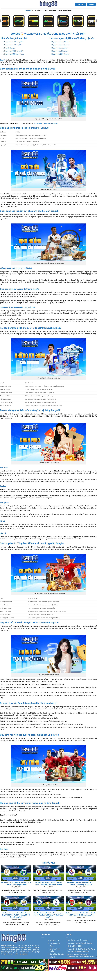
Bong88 (28, 10)
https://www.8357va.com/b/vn (13, 54)
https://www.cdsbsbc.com (60, 51)
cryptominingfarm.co (81, 940)
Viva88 (59, 10)
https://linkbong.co (9, 48)
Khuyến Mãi (67, 10)
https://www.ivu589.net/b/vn (12, 45)
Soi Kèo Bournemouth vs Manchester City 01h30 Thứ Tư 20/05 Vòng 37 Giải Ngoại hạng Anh (16, 915)
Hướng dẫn (36, 10)
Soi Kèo (45, 10)
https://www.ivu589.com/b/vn (13, 42)
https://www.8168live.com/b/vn (13, 51)
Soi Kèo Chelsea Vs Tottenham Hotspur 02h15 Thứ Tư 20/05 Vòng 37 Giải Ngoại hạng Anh (48, 915)
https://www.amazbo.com (60, 48)
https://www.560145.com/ (60, 54)
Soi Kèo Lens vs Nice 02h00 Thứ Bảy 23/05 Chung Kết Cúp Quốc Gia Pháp (48, 884)
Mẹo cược (52, 10)
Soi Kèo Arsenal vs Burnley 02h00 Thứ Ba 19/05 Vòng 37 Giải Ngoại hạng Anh (81, 914)
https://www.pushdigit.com (60, 45)
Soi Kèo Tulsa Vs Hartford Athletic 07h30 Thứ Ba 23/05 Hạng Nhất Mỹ (16, 884)
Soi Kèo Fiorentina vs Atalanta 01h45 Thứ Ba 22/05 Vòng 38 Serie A (80, 884)
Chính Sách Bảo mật (57, 954)
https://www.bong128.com (60, 42)
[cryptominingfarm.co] (48, 4)
